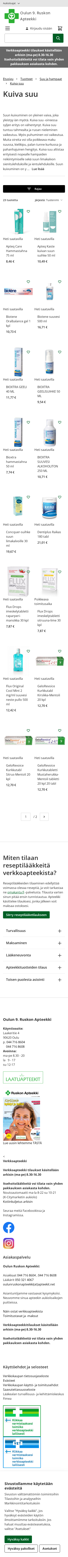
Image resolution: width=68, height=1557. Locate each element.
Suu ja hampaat (51, 79)
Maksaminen (16, 943)
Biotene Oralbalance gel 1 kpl (18, 321)
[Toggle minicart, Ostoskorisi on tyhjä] (60, 28)
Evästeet (9, 1380)
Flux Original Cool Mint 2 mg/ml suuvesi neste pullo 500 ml (17, 695)
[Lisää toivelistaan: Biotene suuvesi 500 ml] (59, 281)
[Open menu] (8, 28)
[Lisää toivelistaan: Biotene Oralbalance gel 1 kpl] (28, 281)
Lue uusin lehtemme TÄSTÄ (22, 1143)
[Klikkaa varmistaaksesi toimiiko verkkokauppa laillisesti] (34, 1436)
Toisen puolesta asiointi (25, 979)
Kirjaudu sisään (41, 28)
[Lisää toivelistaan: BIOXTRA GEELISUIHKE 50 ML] (59, 352)
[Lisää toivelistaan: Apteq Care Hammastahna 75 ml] (28, 211)
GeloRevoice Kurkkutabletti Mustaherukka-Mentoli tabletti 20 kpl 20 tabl (48, 774)
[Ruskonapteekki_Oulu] (34, 1227)
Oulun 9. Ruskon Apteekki (35, 15)
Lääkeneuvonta (18, 955)
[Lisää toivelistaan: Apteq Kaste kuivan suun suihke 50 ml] (59, 211)
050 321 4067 (24, 1280)
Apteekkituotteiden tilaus (26, 967)
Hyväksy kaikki (18, 1539)
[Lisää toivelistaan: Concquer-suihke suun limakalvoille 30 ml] (28, 497)
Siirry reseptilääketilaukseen (26, 915)
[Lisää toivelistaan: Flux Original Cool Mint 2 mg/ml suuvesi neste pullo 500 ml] (28, 651)
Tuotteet (26, 79)
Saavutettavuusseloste (19, 1389)
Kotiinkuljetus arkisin (18, 1202)
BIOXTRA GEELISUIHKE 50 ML (48, 391)
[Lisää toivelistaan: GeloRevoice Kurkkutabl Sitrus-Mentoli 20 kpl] (28, 730)
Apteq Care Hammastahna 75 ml (16, 250)
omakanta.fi (15, 892)
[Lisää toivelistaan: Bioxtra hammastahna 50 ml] (28, 422)
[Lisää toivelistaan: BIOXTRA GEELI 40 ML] (28, 352)
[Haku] (58, 38)
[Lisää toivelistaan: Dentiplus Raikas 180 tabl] (59, 497)
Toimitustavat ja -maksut (20, 1316)
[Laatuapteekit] (34, 1077)
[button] (34, 189)
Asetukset (49, 1548)
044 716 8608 (15, 1047)
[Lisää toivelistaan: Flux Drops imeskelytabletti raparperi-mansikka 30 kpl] (28, 572)
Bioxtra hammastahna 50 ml (16, 461)
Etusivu (8, 79)
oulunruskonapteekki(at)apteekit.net (29, 1284)
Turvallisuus (16, 930)
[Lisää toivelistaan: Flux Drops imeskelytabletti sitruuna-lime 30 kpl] (59, 572)
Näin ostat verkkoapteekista (23, 1311)
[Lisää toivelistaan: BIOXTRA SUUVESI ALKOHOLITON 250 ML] (59, 422)
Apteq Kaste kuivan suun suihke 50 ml (46, 250)
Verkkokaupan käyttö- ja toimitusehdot (30, 1385)
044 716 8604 (15, 1042)
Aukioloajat (9, 3)
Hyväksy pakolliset (21, 1548)
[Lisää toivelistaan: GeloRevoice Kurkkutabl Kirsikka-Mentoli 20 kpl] (59, 651)
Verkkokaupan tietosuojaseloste (26, 1376)
